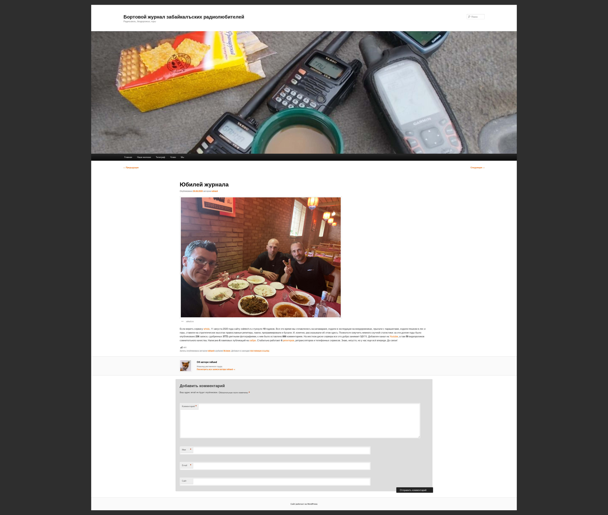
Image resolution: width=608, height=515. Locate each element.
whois (207, 328)
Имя (186, 449)
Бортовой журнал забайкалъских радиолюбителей (184, 16)
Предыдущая (131, 167)
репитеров (288, 340)
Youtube (394, 336)
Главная (128, 157)
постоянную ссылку (259, 350)
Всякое (227, 350)
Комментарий (189, 406)
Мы (182, 157)
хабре (252, 340)
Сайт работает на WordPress (304, 503)
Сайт (184, 480)
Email (186, 465)
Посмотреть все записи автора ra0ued (216, 369)
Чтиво (173, 157)
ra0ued (214, 191)
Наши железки (144, 157)
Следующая (477, 167)
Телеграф (160, 157)
